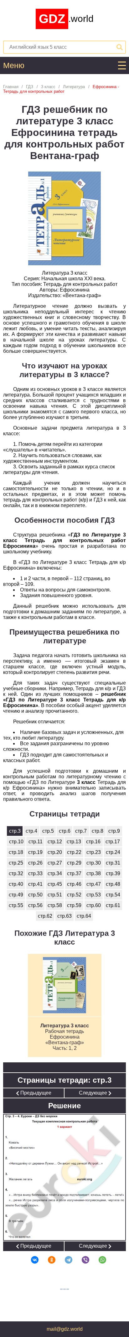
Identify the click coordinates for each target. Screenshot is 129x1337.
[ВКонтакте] (31, 1260)
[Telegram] (64, 1260)
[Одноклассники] (47, 1260)
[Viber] (81, 1260)
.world (66, 19)
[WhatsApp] (98, 1260)
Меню (13, 65)
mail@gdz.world (65, 1329)
